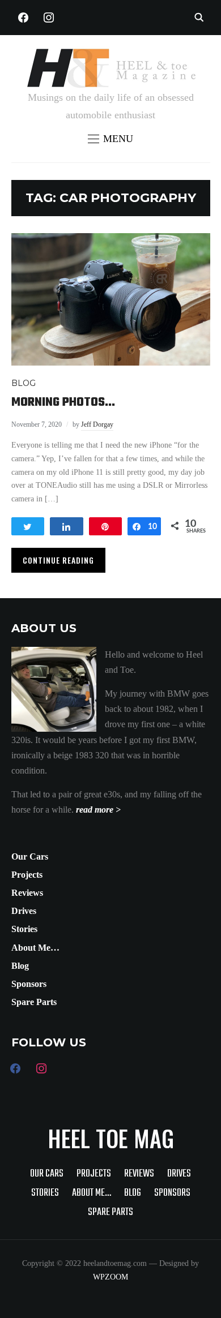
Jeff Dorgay (97, 424)
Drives (23, 911)
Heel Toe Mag (111, 1138)
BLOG (23, 383)
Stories (24, 929)
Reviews (27, 893)
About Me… (35, 947)
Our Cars (29, 856)
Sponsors (28, 984)
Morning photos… (63, 402)
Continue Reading (58, 560)
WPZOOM (110, 1277)
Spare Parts (34, 1002)
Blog (20, 966)
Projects (26, 874)
